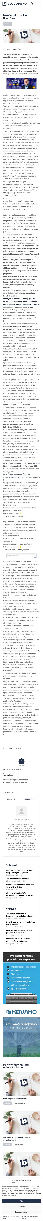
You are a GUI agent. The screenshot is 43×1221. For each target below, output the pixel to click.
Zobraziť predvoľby (21, 1212)
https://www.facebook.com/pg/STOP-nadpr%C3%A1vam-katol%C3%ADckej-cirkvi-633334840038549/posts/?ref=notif (21, 301)
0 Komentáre (18, 748)
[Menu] (37, 3)
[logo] (15, 4)
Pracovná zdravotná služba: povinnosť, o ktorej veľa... (18, 940)
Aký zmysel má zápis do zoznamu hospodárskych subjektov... (20, 871)
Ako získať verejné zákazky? (18, 879)
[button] (40, 1181)
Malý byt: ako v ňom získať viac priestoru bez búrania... (19, 931)
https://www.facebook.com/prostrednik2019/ (21, 466)
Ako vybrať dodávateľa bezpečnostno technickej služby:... (20, 894)
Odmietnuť (21, 1206)
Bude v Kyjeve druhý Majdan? (15, 1098)
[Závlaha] (21, 1057)
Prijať (21, 1201)
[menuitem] (37, 3)
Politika (7, 24)
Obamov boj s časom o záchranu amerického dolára (20, 885)
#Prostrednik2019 (10, 195)
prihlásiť (24, 782)
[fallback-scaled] (21, 36)
